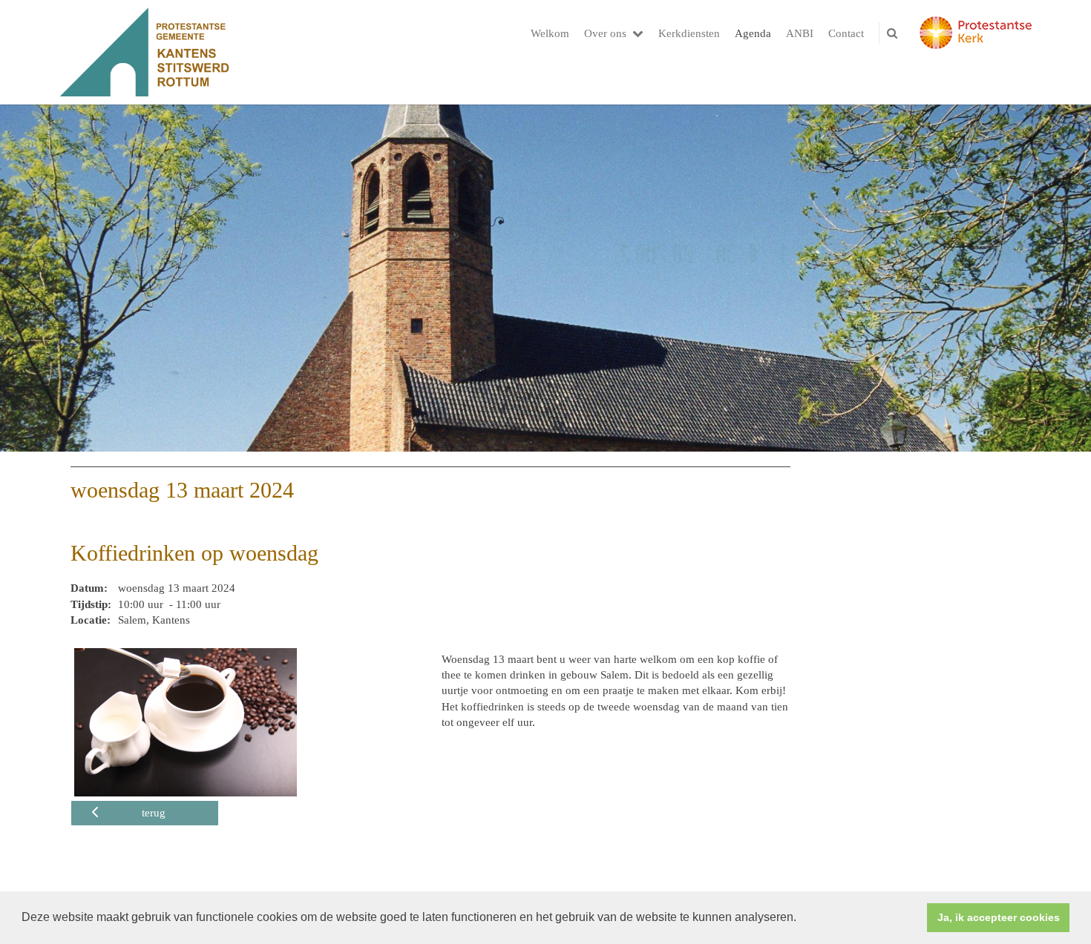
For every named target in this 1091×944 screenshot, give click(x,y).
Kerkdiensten (689, 33)
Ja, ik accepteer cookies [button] (998, 917)
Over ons (605, 33)
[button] (801, 919)
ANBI (799, 33)
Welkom (550, 33)
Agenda (753, 33)
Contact (846, 33)
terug (154, 813)
